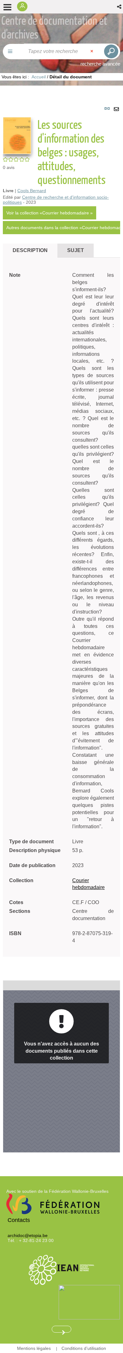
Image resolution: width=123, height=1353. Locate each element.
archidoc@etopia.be (28, 1235)
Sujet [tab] (75, 250)
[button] (119, 6)
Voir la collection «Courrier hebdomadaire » (49, 212)
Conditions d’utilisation (84, 1348)
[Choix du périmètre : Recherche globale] (13, 51)
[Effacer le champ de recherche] (92, 51)
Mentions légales (34, 1348)
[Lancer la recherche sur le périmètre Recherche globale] (110, 51)
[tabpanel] (61, 626)
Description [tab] (30, 250)
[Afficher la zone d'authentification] (24, 6)
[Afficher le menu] (7, 7)
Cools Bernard (31, 190)
